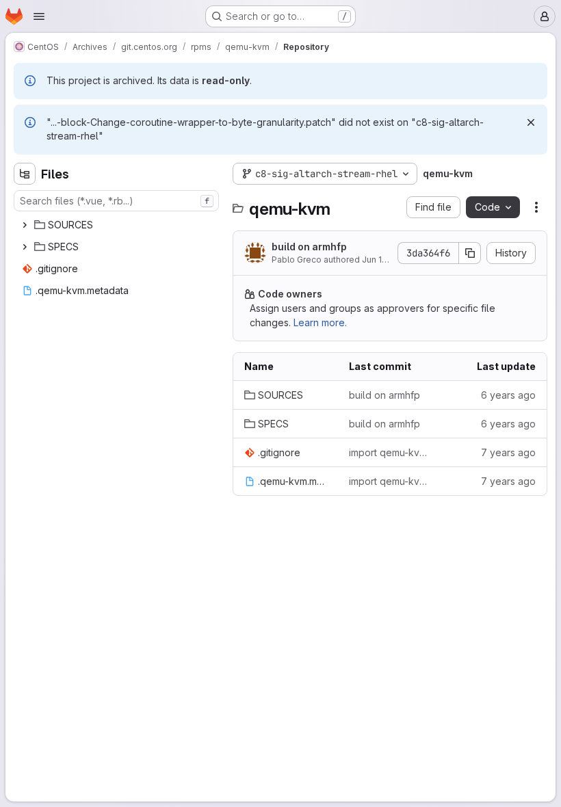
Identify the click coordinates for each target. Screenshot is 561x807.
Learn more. (320, 322)
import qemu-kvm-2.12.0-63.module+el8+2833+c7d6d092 (390, 452)
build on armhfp (309, 246)
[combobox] (116, 200)
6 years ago (508, 395)
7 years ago (508, 452)
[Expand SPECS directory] (24, 247)
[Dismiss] (531, 122)
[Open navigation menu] (39, 16)
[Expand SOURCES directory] (24, 225)
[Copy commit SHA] (470, 253)
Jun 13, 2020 (387, 259)
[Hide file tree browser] (25, 174)
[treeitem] (117, 225)
